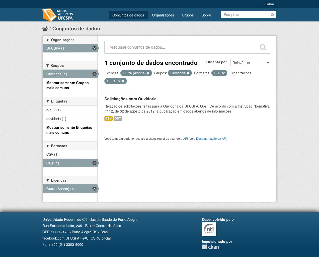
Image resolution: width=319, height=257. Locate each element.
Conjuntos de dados (128, 14)
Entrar (269, 3)
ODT (118, 118)
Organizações (163, 14)
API (185, 138)
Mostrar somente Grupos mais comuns (67, 85)
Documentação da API (211, 138)
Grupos (188, 14)
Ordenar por (216, 61)
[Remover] (148, 73)
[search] (263, 47)
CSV (108, 118)
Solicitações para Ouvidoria (130, 99)
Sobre (206, 14)
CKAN (210, 247)
